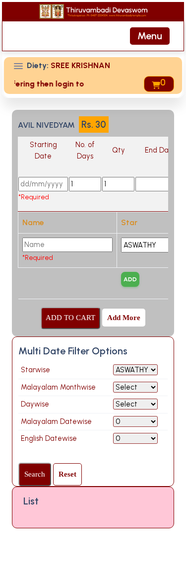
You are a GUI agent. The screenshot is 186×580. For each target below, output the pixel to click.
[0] (155, 84)
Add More (123, 318)
